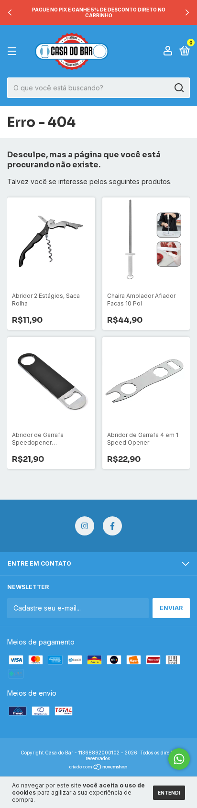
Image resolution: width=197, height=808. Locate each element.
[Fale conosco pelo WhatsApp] (179, 759)
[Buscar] (178, 88)
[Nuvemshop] (99, 768)
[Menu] (13, 51)
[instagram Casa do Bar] (84, 525)
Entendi (169, 793)
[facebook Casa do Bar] (112, 525)
